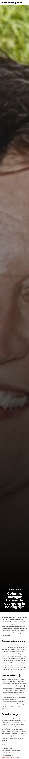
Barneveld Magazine (12, 2)
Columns (18, 589)
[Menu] (26, 2)
